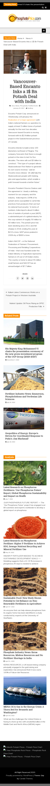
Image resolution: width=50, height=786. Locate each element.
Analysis (9, 457)
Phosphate (24, 106)
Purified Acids (33, 106)
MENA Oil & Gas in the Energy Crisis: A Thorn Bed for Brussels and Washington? (23, 710)
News (17, 106)
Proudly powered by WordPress (19, 775)
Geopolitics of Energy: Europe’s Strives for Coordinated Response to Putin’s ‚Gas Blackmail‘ (24, 436)
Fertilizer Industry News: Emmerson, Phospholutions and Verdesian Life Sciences (24, 396)
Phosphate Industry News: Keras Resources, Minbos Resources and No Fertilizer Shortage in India (23, 655)
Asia (13, 106)
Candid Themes (26, 778)
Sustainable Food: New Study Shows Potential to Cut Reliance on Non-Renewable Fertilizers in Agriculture (22, 601)
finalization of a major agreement (22, 120)
